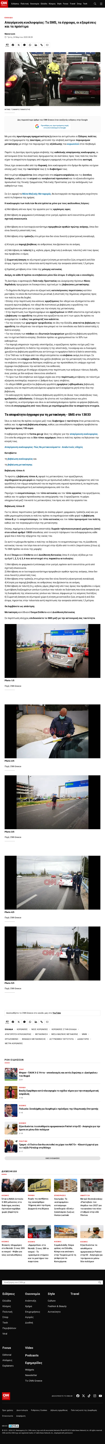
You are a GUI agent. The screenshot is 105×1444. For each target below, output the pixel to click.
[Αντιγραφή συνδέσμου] (41, 45)
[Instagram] (94, 1395)
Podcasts (32, 1355)
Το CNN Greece (33, 1380)
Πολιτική (25, 4)
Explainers (8, 1365)
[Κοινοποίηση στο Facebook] (12, 45)
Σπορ (79, 4)
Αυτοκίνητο (54, 1311)
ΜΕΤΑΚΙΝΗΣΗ (41, 1034)
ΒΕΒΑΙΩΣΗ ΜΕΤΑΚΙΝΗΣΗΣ (34, 1039)
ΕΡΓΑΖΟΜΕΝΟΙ (11, 1039)
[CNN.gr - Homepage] (4, 4)
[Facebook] (77, 1395)
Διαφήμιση (20, 1416)
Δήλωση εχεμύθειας (59, 1410)
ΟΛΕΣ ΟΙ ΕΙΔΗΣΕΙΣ (52, 1158)
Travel (72, 4)
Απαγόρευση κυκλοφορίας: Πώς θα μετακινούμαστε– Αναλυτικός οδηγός (44, 447)
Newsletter (31, 1375)
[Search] (99, 1282)
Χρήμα (28, 1306)
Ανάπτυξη (30, 1300)
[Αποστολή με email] (47, 45)
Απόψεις (7, 1360)
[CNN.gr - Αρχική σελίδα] (6, 1396)
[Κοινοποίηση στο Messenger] (24, 45)
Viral (4, 1333)
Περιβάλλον (9, 1328)
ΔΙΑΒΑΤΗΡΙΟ (83, 1039)
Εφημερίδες (33, 1363)
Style (59, 4)
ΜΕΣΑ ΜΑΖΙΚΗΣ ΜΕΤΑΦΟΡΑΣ (64, 1034)
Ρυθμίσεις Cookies (39, 1410)
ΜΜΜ (84, 1034)
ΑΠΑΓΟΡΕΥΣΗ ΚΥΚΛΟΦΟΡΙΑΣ (18, 1034)
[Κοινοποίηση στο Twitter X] (18, 45)
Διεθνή (29, 1322)
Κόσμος (52, 4)
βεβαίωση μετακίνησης (20, 464)
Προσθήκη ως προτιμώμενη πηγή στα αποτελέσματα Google (55, 126)
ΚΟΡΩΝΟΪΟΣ (22, 1029)
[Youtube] (100, 1395)
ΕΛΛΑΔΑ (9, 18)
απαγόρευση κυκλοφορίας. (84, 434)
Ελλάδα (44, 4)
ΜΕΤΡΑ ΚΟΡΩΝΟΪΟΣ (14, 1043)
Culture (51, 1300)
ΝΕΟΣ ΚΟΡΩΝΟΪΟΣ (39, 1029)
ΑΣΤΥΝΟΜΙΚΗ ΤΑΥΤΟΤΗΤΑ (61, 1039)
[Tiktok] (89, 1395)
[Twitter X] (83, 1395)
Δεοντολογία (22, 1410)
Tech (85, 4)
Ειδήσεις (15, 4)
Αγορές (29, 1317)
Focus (65, 4)
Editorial (6, 1354)
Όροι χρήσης (7, 1410)
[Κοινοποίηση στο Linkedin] (35, 45)
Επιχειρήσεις (32, 1311)
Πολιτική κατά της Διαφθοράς (84, 1410)
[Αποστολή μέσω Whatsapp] (30, 45)
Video (29, 1348)
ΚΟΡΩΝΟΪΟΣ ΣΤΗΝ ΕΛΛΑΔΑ (64, 1029)
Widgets (29, 1369)
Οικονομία (34, 4)
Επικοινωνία (7, 1416)
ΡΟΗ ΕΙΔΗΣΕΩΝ (14, 1060)
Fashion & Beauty (57, 1306)
